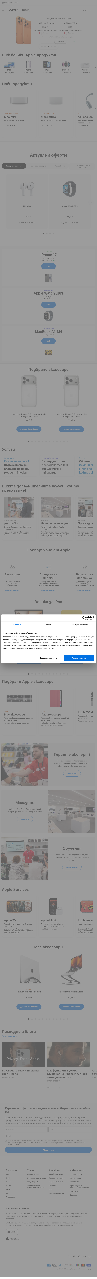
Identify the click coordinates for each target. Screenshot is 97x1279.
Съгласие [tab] (17, 625)
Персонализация (46, 658)
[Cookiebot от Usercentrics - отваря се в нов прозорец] (83, 618)
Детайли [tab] (48, 625)
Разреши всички (79, 658)
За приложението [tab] (80, 625)
